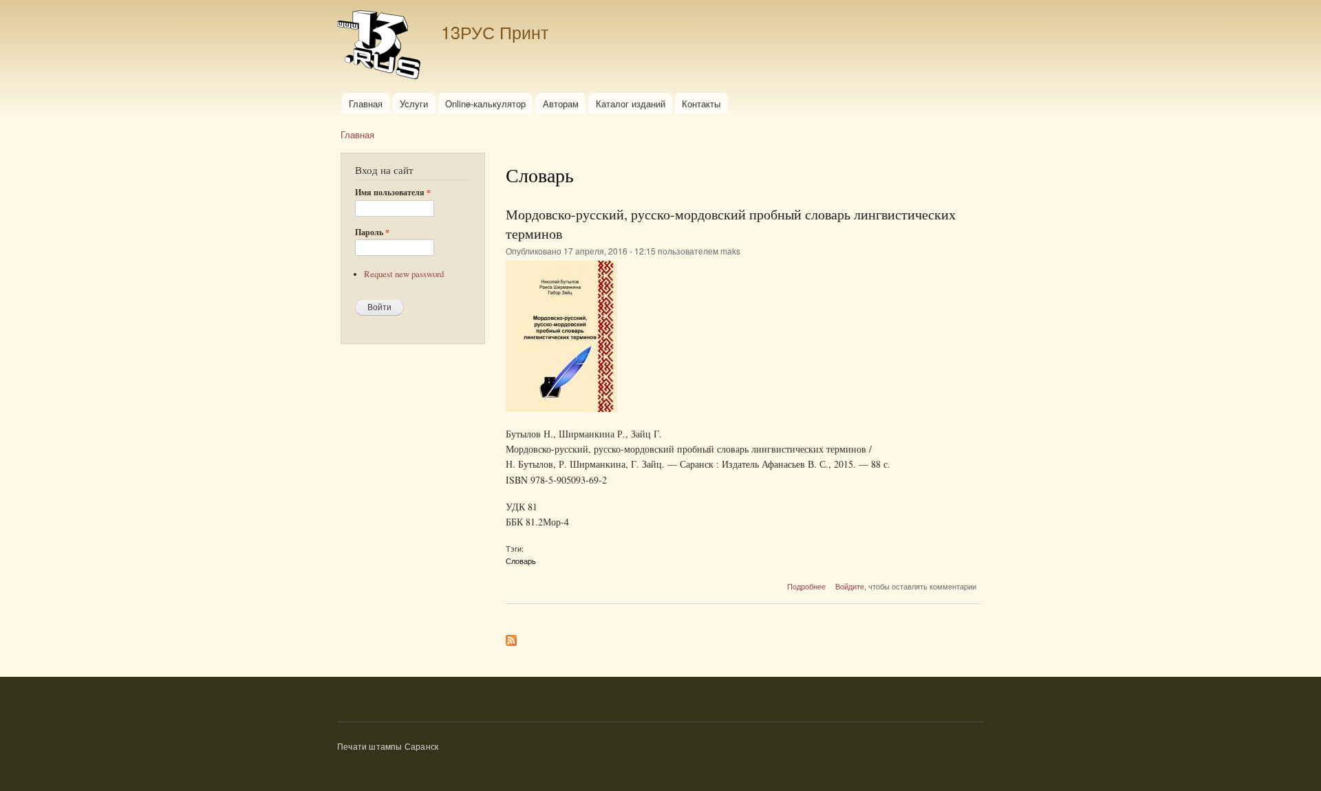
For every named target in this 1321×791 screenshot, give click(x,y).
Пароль (372, 232)
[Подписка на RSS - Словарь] (511, 637)
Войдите (849, 586)
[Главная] (380, 46)
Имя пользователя (393, 192)
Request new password (404, 274)
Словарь (521, 560)
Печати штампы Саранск (387, 746)
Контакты (701, 103)
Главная (366, 103)
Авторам (561, 103)
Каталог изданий (630, 103)
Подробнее (806, 586)
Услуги (414, 103)
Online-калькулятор (485, 103)
